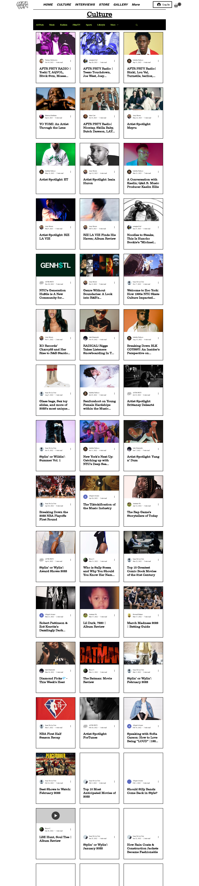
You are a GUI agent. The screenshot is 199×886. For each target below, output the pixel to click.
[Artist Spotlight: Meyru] (143, 99)
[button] (177, 4)
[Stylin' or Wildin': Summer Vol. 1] (55, 431)
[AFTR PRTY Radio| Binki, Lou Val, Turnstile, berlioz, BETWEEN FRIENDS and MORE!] (143, 43)
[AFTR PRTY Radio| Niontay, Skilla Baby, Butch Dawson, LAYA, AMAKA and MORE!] (99, 99)
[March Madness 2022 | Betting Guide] (143, 598)
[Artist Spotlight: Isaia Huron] (99, 154)
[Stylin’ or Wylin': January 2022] (99, 819)
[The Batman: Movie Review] (99, 653)
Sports (89, 24)
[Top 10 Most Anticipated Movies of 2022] (99, 764)
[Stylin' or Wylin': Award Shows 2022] (55, 542)
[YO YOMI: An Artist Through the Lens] (55, 99)
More (112, 24)
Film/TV (77, 24)
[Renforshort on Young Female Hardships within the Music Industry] (99, 376)
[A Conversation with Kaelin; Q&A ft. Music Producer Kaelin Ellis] (143, 154)
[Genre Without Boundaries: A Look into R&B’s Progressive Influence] (99, 265)
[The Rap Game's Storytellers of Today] (143, 487)
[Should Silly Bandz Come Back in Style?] (143, 764)
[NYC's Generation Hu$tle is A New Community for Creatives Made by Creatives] (55, 265)
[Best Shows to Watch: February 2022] (55, 764)
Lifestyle (101, 24)
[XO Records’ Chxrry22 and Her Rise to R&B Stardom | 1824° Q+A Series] (55, 321)
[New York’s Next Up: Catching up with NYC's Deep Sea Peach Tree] (99, 431)
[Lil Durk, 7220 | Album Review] (99, 598)
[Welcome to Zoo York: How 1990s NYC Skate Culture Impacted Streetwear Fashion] (143, 265)
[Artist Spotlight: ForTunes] (99, 709)
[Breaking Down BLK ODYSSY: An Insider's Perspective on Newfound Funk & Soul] (143, 321)
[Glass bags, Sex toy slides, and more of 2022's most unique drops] (55, 376)
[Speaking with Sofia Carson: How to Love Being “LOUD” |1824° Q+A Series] (143, 709)
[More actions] (71, 61)
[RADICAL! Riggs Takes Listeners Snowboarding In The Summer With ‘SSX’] (99, 321)
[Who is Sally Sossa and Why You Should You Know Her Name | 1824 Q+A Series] (99, 542)
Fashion (63, 24)
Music (52, 24)
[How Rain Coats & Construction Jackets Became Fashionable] (143, 819)
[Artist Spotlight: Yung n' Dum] (143, 431)
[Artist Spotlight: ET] (55, 154)
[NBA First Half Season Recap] (55, 709)
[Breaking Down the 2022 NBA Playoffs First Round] (55, 487)
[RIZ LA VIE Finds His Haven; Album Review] (99, 210)
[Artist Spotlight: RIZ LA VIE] (55, 210)
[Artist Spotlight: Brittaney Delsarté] (143, 376)
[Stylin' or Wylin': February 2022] (143, 653)
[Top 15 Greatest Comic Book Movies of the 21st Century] (143, 542)
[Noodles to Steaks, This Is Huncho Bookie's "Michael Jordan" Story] (143, 210)
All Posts (40, 24)
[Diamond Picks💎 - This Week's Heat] (55, 653)
